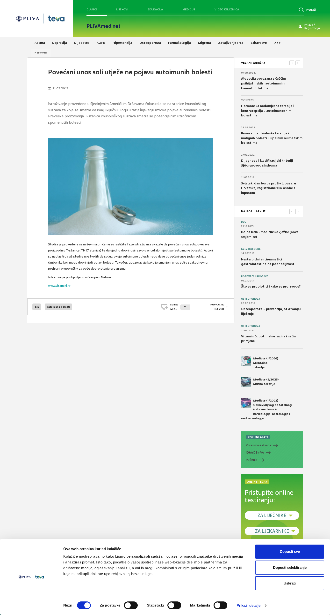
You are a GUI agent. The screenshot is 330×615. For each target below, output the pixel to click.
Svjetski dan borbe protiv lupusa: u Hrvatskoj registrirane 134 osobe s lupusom (268, 188)
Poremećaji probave (254, 276)
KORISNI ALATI (258, 437)
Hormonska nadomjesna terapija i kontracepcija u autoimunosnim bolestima (267, 110)
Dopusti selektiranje (290, 567)
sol (37, 306)
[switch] (131, 605)
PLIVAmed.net (103, 26)
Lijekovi (122, 9)
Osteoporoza (250, 298)
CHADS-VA (255, 452)
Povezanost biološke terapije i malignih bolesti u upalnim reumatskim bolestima (271, 138)
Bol (243, 221)
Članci (91, 9)
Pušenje (252, 460)
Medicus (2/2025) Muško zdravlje (266, 382)
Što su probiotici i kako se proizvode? (271, 286)
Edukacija (155, 9)
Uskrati (290, 583)
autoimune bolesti (58, 306)
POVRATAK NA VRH (217, 307)
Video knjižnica (227, 9)
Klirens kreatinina (258, 445)
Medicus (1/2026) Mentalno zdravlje (265, 363)
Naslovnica (41, 52)
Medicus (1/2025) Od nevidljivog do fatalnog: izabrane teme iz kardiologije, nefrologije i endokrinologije (267, 409)
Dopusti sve (290, 551)
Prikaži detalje (249, 605)
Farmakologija (250, 249)
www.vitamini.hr (59, 286)
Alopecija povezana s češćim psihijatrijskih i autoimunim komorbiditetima (263, 83)
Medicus (188, 9)
